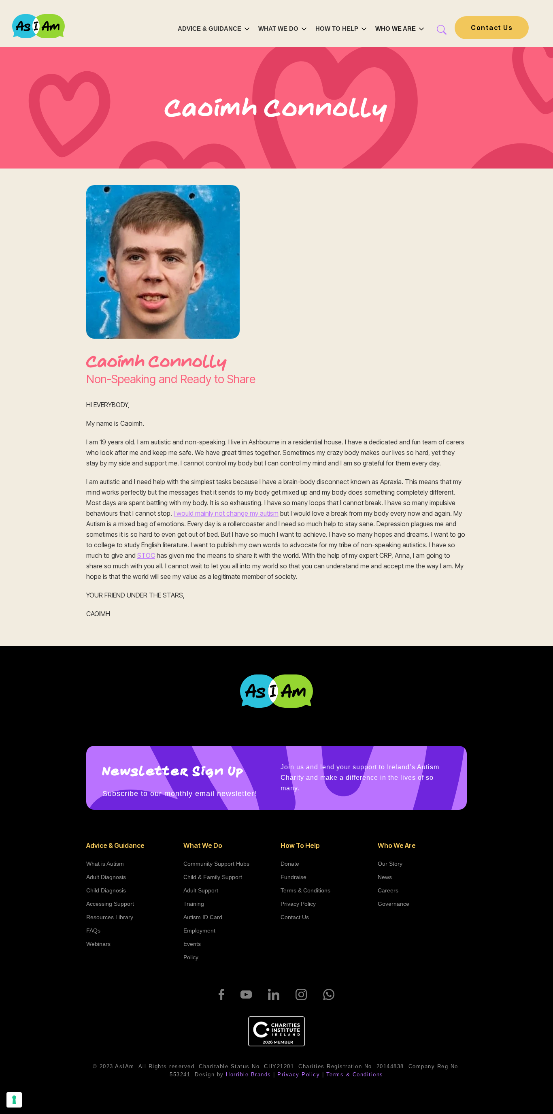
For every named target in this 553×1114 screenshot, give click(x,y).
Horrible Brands (248, 1074)
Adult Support (200, 890)
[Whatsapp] (328, 994)
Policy (190, 957)
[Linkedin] (273, 994)
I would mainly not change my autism (226, 513)
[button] (214, 27)
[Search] (438, 29)
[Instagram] (301, 994)
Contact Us (492, 27)
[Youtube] (246, 994)
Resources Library (109, 917)
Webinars (98, 944)
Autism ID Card (202, 917)
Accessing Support (110, 904)
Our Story (390, 863)
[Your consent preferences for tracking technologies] (14, 1100)
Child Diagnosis (106, 890)
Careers (388, 890)
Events (192, 944)
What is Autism (105, 863)
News (385, 877)
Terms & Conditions (305, 890)
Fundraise (293, 877)
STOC (146, 555)
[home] (38, 27)
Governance (393, 904)
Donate (290, 863)
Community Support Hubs (216, 863)
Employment (199, 930)
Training (193, 904)
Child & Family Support (212, 877)
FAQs (93, 930)
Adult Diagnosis (106, 877)
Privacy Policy (298, 904)
